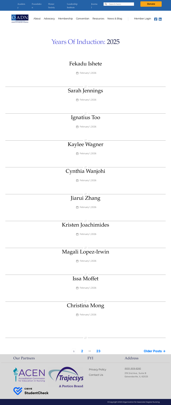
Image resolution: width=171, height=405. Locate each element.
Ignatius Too (85, 118)
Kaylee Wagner (85, 145)
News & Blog (114, 18)
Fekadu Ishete (85, 64)
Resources (98, 18)
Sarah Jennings (85, 91)
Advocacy (49, 18)
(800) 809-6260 (133, 368)
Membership (65, 18)
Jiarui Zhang (85, 198)
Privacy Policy (97, 369)
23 (98, 351)
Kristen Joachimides (85, 225)
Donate (151, 4)
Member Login (142, 18)
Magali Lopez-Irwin (85, 252)
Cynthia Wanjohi (85, 171)
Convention (82, 18)
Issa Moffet (85, 279)
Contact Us (96, 374)
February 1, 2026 (88, 73)
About (37, 18)
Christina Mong (85, 306)
